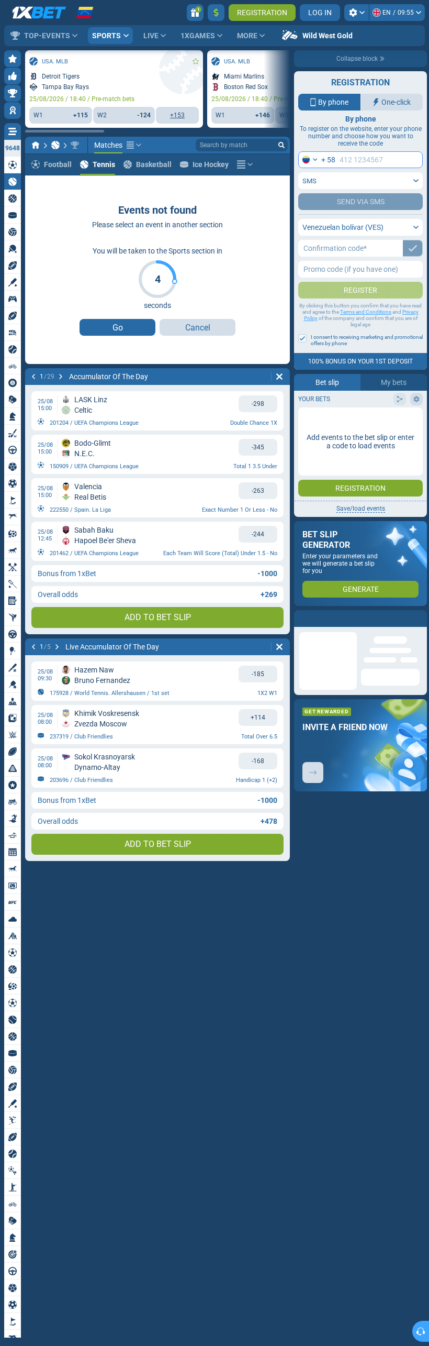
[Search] (281, 145)
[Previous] (33, 376)
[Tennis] (55, 145)
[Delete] (279, 376)
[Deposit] (216, 12)
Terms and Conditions (365, 312)
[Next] (61, 376)
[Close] (418, 618)
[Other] (134, 145)
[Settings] (356, 12)
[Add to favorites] (195, 61)
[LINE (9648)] (35, 145)
